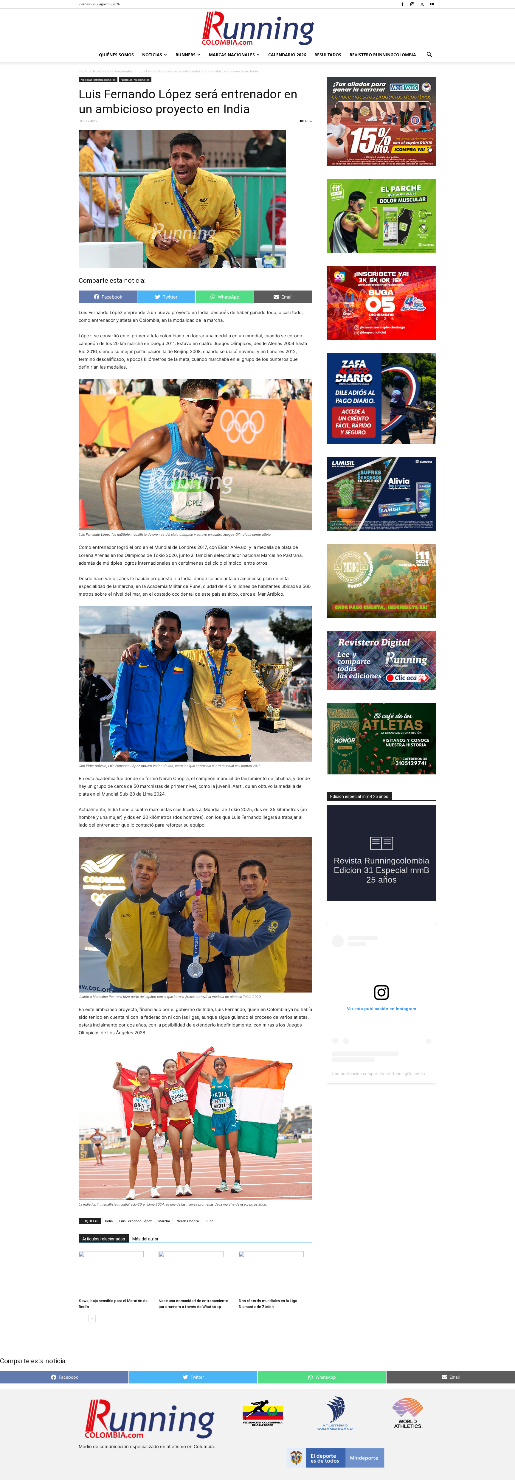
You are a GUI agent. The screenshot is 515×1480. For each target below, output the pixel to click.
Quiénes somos (116, 55)
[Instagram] (412, 4)
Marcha (164, 1221)
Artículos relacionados (103, 1239)
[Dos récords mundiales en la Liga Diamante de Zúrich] (275, 1273)
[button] (429, 55)
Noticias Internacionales (113, 71)
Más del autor (145, 1239)
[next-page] (92, 1318)
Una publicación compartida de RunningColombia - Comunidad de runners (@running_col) (417, 1073)
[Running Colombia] (257, 28)
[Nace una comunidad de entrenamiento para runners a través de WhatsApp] (195, 1273)
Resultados (327, 55)
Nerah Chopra (187, 1221)
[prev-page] (82, 1318)
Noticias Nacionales (135, 79)
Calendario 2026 (287, 55)
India (109, 1221)
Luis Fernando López (135, 1221)
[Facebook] (402, 4)
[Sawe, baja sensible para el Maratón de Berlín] (115, 1273)
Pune (209, 1221)
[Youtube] (431, 4)
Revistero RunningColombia (383, 55)
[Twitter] (422, 4)
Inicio (83, 71)
